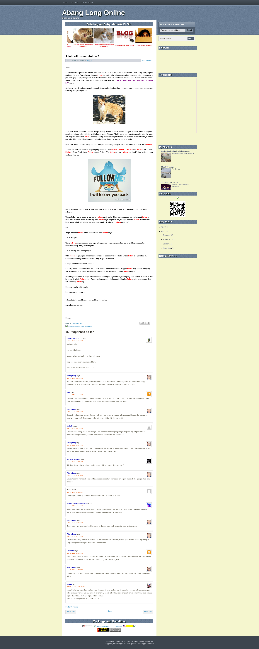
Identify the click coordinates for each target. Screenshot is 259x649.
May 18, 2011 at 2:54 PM (75, 506)
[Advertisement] (165, 13)
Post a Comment (71, 607)
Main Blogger (118, 644)
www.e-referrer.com (177, 259)
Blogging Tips (77, 323)
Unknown (70, 551)
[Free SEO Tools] (103, 631)
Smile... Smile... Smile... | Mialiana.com (175, 151)
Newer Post (71, 612)
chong (69, 584)
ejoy (68, 392)
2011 (163, 231)
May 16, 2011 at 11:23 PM (75, 461)
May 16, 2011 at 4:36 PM (75, 378)
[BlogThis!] (143, 323)
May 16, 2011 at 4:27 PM (75, 340)
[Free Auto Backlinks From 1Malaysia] (108, 626)
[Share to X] (146, 323)
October (166, 244)
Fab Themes (139, 641)
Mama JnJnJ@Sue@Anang (77, 504)
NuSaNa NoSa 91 (73, 459)
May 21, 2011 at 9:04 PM (75, 553)
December (167, 235)
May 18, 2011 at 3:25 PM (75, 536)
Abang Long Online (93, 12)
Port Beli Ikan (176, 169)
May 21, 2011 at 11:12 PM (75, 570)
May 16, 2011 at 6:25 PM (75, 428)
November (167, 239)
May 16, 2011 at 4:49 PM (75, 395)
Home (65, 3)
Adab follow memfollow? (82, 56)
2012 (163, 227)
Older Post (148, 612)
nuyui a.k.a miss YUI (74, 338)
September (167, 248)
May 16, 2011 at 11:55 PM (75, 492)
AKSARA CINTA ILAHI (169, 183)
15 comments (147, 60)
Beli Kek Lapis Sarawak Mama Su (183, 153)
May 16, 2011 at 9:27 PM (75, 445)
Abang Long (71, 376)
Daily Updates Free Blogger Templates (140, 644)
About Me (74, 3)
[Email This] (140, 323)
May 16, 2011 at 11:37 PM (75, 475)
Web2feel (149, 641)
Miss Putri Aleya (167, 167)
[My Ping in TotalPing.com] (115, 631)
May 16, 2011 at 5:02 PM (75, 411)
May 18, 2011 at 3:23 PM (75, 522)
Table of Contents (86, 3)
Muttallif (70, 426)
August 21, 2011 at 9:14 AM (75, 586)
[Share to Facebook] (148, 323)
